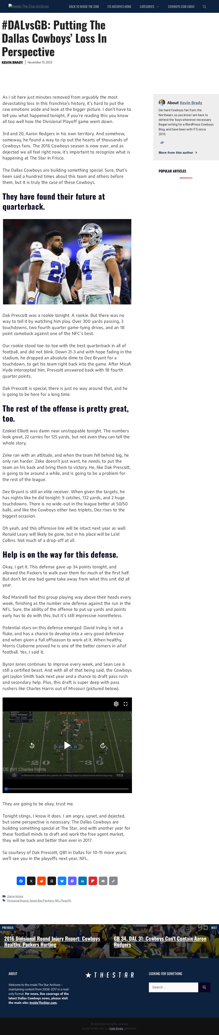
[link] (21, 881)
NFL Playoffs (63, 900)
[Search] (204, 987)
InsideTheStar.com (43, 1002)
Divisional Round (17, 900)
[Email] (103, 881)
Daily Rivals (116, 1028)
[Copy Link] (113, 881)
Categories (147, 6)
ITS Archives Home (119, 6)
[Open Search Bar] (204, 6)
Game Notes (15, 896)
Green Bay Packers (42, 900)
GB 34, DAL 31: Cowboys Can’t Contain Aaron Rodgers (160, 941)
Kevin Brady (12, 62)
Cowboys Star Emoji (181, 6)
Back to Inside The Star (84, 6)
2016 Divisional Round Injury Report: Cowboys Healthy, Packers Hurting (52, 941)
